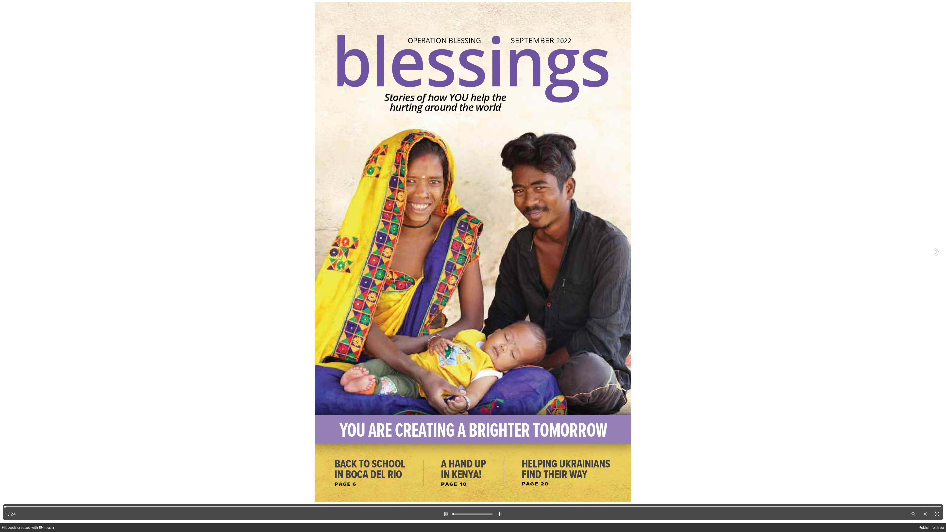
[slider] (473, 514)
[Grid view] (446, 514)
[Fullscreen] (937, 514)
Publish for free (931, 527)
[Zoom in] (500, 514)
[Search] (913, 514)
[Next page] (936, 261)
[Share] (925, 514)
